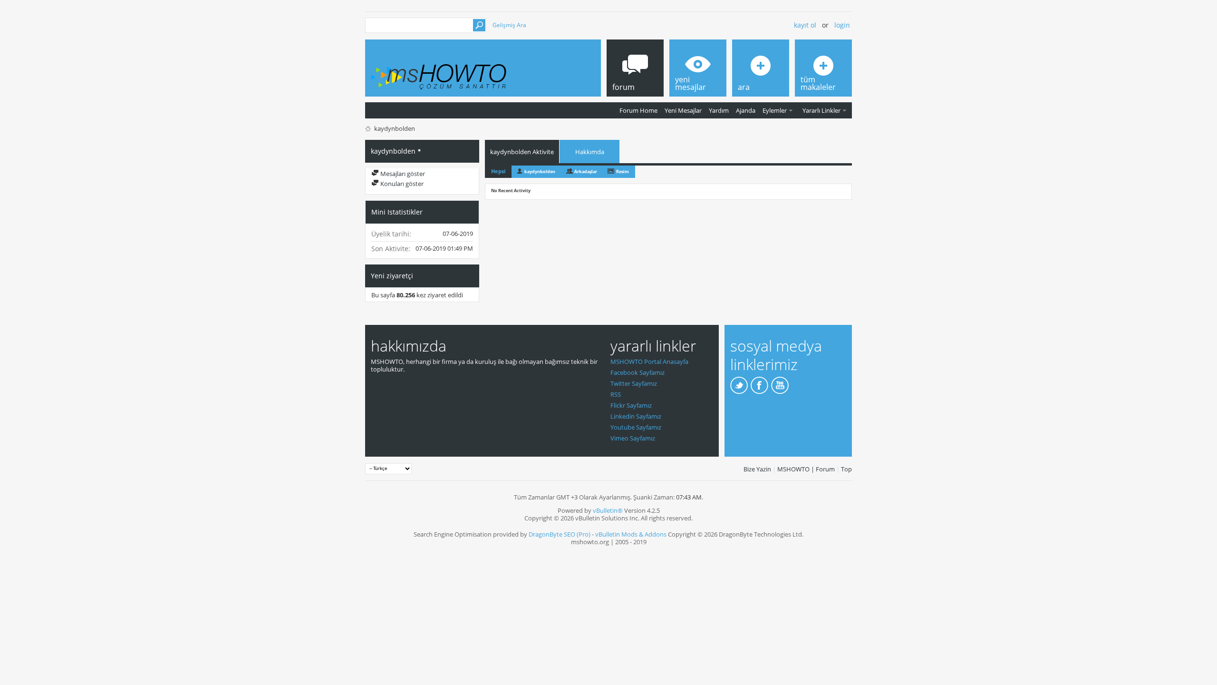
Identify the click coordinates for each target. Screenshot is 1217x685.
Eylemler (775, 110)
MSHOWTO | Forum (806, 469)
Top (846, 469)
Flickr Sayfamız (631, 405)
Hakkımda (589, 151)
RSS (615, 394)
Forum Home (638, 110)
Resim (622, 171)
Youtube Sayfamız (635, 427)
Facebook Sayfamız (637, 372)
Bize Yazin (757, 469)
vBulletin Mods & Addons (630, 534)
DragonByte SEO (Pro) (559, 534)
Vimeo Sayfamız (632, 438)
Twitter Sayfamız (633, 383)
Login (842, 24)
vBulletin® (608, 510)
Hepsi (498, 171)
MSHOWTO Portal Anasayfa (649, 361)
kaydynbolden (539, 171)
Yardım (719, 110)
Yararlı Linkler (821, 110)
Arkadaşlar (585, 171)
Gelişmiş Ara (509, 25)
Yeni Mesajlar (683, 110)
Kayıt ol (805, 24)
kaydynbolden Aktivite (522, 151)
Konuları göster (401, 183)
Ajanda (745, 110)
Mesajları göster (402, 173)
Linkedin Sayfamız (635, 416)
